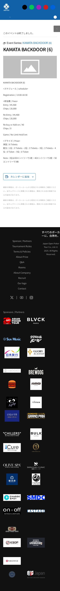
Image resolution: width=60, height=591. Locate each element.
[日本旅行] (12, 352)
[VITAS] (36, 384)
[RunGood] (36, 416)
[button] (58, 569)
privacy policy (29, 576)
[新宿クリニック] (36, 466)
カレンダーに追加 (20, 176)
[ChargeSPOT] (12, 497)
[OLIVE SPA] (12, 466)
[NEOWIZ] (12, 561)
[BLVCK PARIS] (36, 321)
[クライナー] (12, 402)
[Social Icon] (12, 297)
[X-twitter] (24, 7)
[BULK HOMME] (36, 434)
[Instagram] (38, 7)
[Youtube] (45, 7)
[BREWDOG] (36, 371)
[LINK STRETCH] (36, 447)
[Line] (31, 7)
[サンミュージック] (12, 339)
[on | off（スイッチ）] (12, 511)
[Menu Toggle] (7, 17)
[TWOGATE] (12, 371)
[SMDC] (36, 497)
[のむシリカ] (12, 416)
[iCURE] (12, 447)
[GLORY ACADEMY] (36, 352)
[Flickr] (52, 7)
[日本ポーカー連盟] (12, 529)
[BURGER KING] (12, 384)
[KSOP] (12, 542)
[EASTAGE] (36, 511)
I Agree (30, 583)
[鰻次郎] (12, 479)
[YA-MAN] (36, 402)
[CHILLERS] (12, 434)
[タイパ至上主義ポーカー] (36, 339)
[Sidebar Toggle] (57, 29)
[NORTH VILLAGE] (36, 479)
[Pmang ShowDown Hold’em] (36, 542)
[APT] (12, 321)
